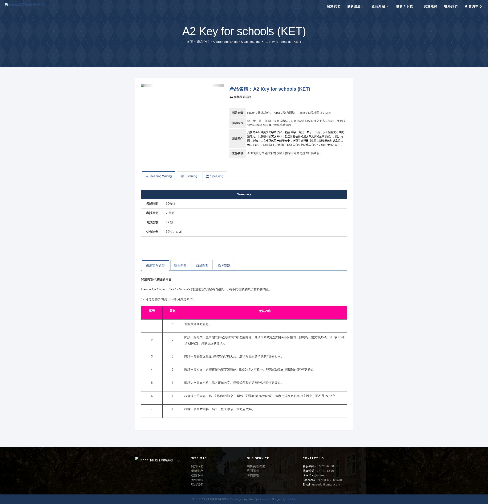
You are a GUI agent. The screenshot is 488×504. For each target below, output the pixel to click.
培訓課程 (253, 470)
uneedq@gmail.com (326, 484)
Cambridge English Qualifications (237, 41)
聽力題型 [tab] (180, 265)
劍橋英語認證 (242, 96)
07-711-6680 (325, 466)
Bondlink (291, 499)
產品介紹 (203, 41)
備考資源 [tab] (224, 265)
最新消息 (197, 470)
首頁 (190, 41)
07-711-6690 (325, 470)
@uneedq (320, 475)
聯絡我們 (451, 6)
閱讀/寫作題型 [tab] (155, 265)
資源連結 (431, 6)
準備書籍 (253, 475)
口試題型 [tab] (202, 265)
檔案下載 (197, 475)
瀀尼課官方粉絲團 (330, 479)
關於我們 (334, 6)
